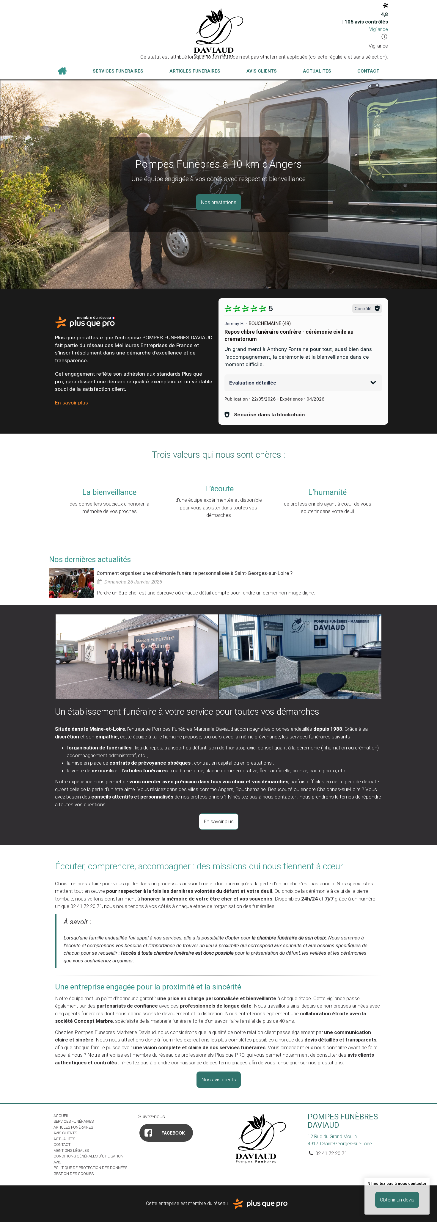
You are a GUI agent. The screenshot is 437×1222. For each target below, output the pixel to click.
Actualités (317, 71)
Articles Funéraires (194, 71)
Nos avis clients (218, 1080)
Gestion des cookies (74, 1173)
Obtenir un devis (397, 1200)
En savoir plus (71, 403)
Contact (368, 71)
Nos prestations (218, 202)
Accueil (62, 71)
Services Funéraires (118, 71)
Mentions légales (71, 1150)
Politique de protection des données (90, 1167)
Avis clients (261, 71)
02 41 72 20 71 (330, 1153)
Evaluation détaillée (252, 383)
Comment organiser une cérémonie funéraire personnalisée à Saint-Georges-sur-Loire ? (195, 573)
